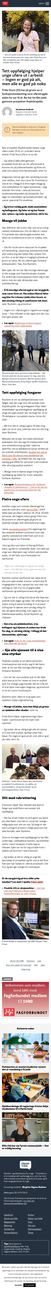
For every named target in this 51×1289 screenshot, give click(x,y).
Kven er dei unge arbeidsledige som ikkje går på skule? (24, 642)
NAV (36, 965)
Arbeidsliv (30, 961)
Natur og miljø (35, 1218)
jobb (39, 961)
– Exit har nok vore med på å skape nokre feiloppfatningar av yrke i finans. (24, 891)
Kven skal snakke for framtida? (18, 965)
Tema (30, 1232)
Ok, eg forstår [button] (29, 1285)
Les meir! (18, 1285)
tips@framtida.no (12, 1246)
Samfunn (8, 1214)
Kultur (31, 1214)
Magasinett (9, 1222)
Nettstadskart (35, 1229)
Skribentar (9, 1229)
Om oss (31, 1225)
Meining (8, 1225)
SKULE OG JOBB (17, 961)
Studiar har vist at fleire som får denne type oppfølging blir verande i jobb (24, 455)
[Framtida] (5, 3)
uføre (43, 965)
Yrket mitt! (37, 881)
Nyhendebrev (11, 1232)
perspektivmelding (18, 529)
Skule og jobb (11, 1218)
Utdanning (25, 969)
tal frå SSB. (32, 509)
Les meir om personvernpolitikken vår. (19, 1202)
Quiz (30, 1222)
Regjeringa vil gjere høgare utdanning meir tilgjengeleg (22, 324)
